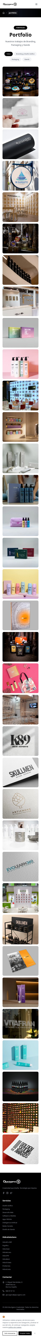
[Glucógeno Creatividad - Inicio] (10, 4)
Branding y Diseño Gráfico (25, 54)
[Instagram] (7, 1193)
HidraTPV (6, 1256)
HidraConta (7, 1269)
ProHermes (6, 1266)
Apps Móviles (7, 1219)
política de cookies (14, 1327)
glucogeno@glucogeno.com (15, 1295)
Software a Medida (9, 1216)
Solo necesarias (9, 1333)
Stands (26, 59)
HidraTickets (7, 1262)
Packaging (15, 59)
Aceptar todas (25, 1333)
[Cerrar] (35, 1333)
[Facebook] (4, 1193)
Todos (9, 54)
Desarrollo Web (8, 1212)
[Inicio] (4, 13)
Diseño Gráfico (8, 1206)
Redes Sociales (8, 1226)
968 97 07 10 (10, 1291)
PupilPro (5, 1246)
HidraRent (6, 1259)
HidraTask (6, 1249)
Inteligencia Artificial (10, 1223)
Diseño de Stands (9, 1229)
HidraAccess (7, 1252)
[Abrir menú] (36, 4)
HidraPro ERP (7, 1242)
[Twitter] (11, 1193)
